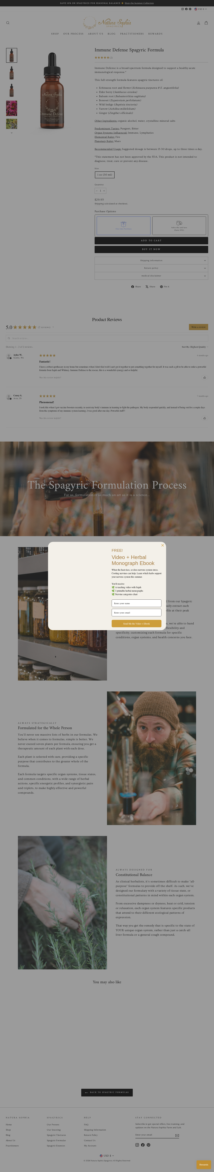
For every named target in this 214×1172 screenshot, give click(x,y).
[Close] (162, 545)
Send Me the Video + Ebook (136, 623)
